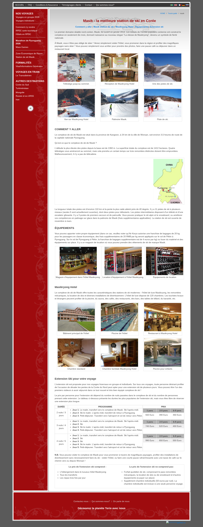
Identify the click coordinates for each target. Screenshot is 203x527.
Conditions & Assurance (47, 5)
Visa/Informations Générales (29, 66)
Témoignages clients (71, 5)
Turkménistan (22, 88)
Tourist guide (172, 13)
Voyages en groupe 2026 (27, 17)
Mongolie (20, 92)
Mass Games (22, 47)
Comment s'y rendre (25, 27)
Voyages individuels (25, 20)
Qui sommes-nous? (105, 5)
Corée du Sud (22, 84)
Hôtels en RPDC (23, 34)
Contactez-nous (81, 501)
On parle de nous (121, 501)
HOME (162, 13)
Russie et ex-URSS (25, 96)
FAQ (30, 5)
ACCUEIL (19, 5)
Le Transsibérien (24, 75)
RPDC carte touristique (26, 30)
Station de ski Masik (25, 57)
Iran (17, 99)
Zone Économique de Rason (29, 53)
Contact (88, 5)
